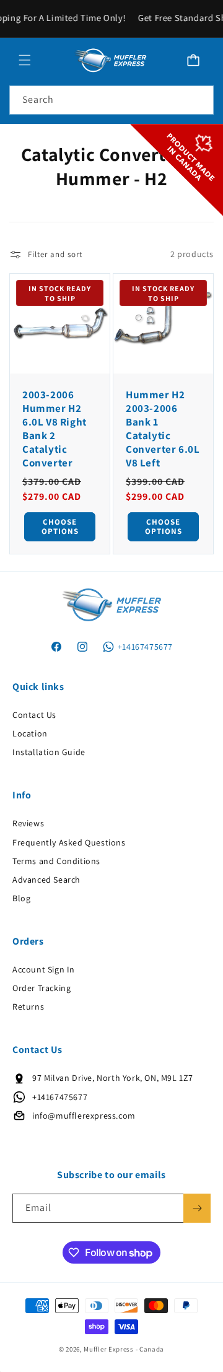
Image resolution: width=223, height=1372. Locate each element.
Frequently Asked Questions (69, 842)
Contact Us (34, 714)
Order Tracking (41, 988)
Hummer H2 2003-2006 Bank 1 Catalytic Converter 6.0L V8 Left (162, 429)
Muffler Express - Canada (124, 1349)
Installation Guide (48, 752)
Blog (21, 898)
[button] (24, 60)
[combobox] (111, 100)
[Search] (199, 99)
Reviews (28, 823)
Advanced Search (46, 879)
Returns (28, 1006)
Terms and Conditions (56, 861)
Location (30, 733)
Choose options (60, 526)
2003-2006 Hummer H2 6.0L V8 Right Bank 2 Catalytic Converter (54, 429)
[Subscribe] (197, 1208)
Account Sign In (43, 969)
